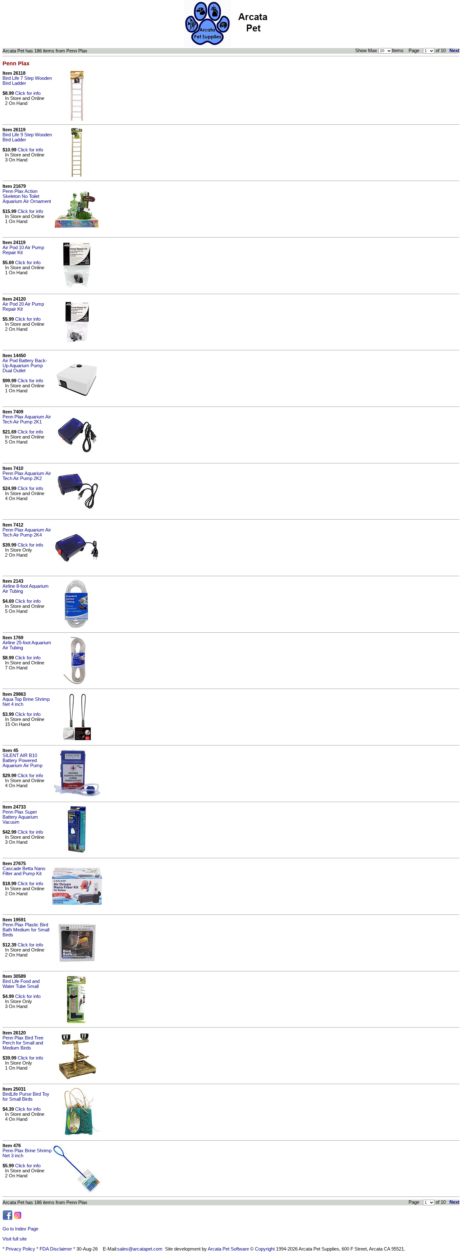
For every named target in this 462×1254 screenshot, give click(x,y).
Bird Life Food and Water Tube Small (21, 984)
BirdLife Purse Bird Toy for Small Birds (26, 1097)
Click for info (28, 93)
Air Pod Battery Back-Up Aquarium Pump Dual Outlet (25, 365)
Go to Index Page (20, 1228)
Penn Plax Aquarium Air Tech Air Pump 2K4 (27, 532)
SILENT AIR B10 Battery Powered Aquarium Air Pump (22, 760)
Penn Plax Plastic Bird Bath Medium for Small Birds (26, 929)
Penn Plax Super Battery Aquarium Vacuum (20, 817)
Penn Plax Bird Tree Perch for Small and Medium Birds (23, 1042)
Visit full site (15, 1238)
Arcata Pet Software (228, 1248)
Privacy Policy (20, 1248)
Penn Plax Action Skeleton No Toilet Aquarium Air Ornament (27, 196)
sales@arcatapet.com (139, 1248)
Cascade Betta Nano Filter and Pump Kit (24, 871)
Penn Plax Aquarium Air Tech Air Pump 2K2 (27, 476)
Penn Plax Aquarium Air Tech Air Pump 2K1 (27, 419)
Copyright (265, 1248)
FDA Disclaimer (56, 1248)
